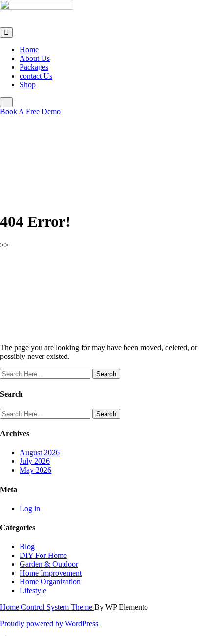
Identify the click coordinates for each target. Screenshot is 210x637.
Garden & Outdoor (49, 564)
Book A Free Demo (30, 111)
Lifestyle (33, 590)
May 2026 (35, 470)
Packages (34, 67)
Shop (28, 84)
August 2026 (40, 452)
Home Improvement (51, 573)
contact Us (36, 76)
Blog (27, 546)
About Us (35, 58)
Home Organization (50, 581)
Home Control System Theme (47, 607)
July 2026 (35, 461)
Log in (30, 508)
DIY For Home (43, 555)
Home (29, 49)
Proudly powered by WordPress (49, 623)
